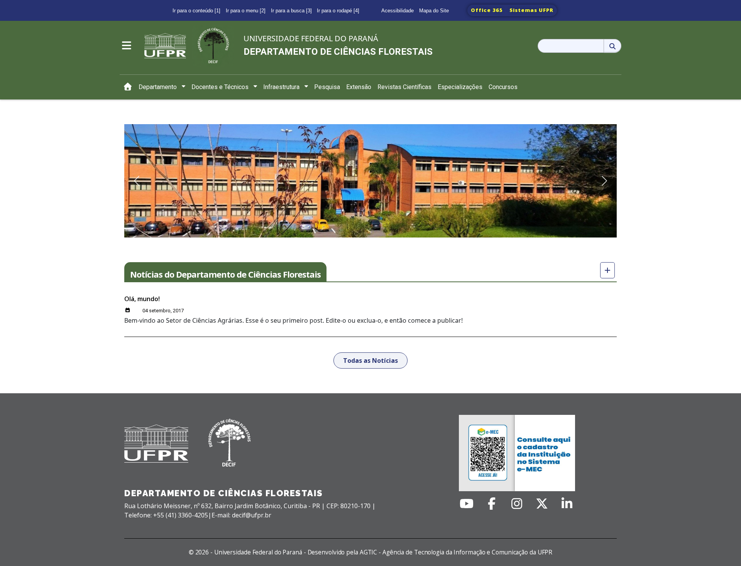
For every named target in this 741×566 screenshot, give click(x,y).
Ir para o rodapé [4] (338, 10)
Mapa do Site (434, 10)
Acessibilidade (397, 10)
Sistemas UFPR (531, 10)
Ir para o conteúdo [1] (196, 10)
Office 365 (487, 10)
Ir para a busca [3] (291, 10)
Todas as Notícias (370, 360)
